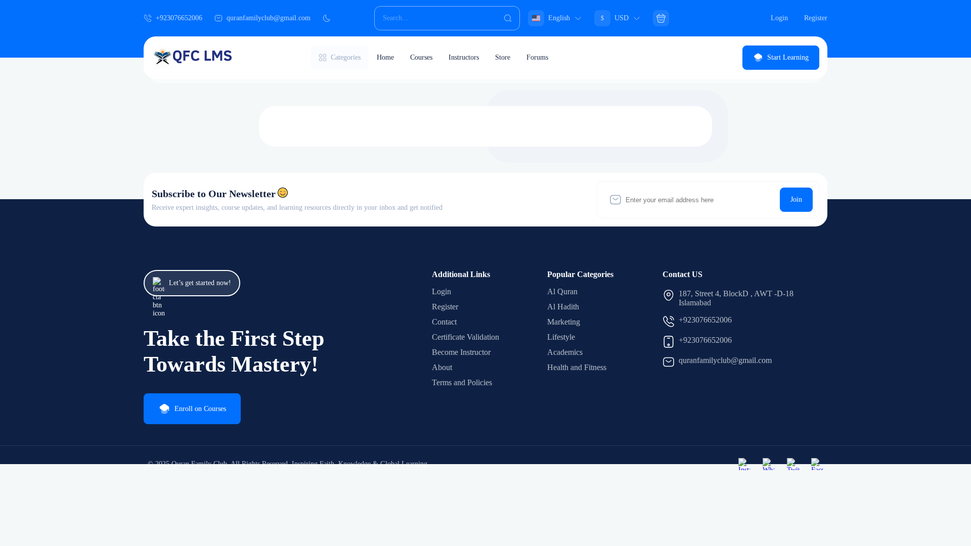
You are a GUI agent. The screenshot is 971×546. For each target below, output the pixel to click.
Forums (537, 57)
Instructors (464, 57)
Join (796, 199)
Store (502, 57)
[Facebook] (817, 464)
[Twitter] (793, 464)
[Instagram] (744, 464)
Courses (421, 57)
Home (385, 57)
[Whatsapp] (769, 464)
